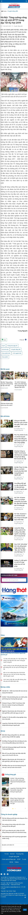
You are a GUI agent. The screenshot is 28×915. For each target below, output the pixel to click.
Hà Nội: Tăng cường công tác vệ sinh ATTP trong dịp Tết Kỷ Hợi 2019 (14, 20)
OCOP (18, 859)
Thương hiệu (20, 854)
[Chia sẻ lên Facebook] (25, 339)
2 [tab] (15, 808)
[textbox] (14, 580)
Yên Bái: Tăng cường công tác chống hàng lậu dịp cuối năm (7, 383)
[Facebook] (1, 874)
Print (4, 340)
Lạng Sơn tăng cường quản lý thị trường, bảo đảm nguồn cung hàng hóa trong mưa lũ (19, 532)
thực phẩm (5, 357)
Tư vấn (24, 859)
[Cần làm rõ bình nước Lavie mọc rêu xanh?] (7, 397)
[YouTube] (4, 874)
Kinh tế (12, 854)
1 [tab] (13, 808)
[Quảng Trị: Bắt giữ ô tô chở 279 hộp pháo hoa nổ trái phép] (7, 565)
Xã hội (3, 731)
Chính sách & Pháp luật (8, 859)
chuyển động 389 (16, 349)
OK (25, 909)
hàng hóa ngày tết (12, 345)
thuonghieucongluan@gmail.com (12, 887)
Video (3, 635)
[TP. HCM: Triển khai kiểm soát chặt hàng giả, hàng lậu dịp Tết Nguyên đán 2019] (21, 375)
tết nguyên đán (17, 353)
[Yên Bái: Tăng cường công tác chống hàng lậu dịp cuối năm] (7, 375)
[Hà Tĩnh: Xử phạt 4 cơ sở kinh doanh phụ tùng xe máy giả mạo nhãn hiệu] (7, 519)
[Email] (7, 874)
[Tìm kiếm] (26, 1)
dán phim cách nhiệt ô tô (8, 845)
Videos (17, 862)
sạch (3, 345)
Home (4, 11)
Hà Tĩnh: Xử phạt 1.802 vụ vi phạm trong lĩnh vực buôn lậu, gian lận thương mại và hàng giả (20, 501)
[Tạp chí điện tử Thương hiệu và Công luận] (14, 869)
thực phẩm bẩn (6, 353)
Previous (3, 808)
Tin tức (6, 854)
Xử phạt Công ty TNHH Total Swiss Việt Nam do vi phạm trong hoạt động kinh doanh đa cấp (20, 455)
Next (25, 808)
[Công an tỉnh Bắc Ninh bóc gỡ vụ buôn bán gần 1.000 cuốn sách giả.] (7, 425)
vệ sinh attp (5, 349)
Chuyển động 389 (13, 11)
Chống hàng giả (10, 774)
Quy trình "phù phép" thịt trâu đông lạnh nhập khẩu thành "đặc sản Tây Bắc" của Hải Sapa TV (20, 548)
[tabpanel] (14, 792)
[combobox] (14, 580)
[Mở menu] (1, 1)
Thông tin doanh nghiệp (9, 814)
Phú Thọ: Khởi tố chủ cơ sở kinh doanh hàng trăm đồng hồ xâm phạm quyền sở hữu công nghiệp (20, 438)
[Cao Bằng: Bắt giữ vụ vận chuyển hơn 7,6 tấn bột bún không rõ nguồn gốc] (7, 488)
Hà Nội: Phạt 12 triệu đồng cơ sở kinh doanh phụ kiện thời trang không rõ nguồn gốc (20, 471)
